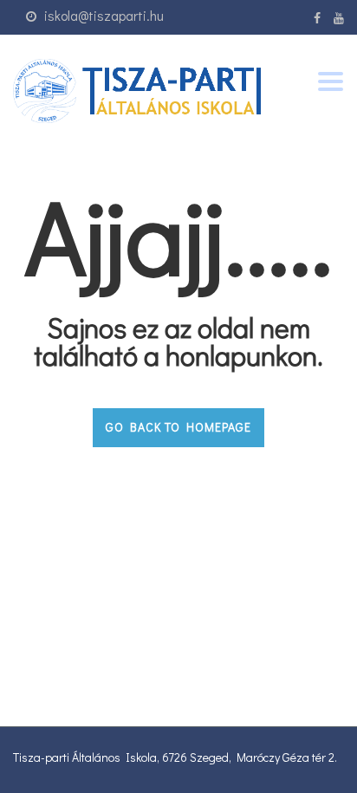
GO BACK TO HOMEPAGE (178, 427)
